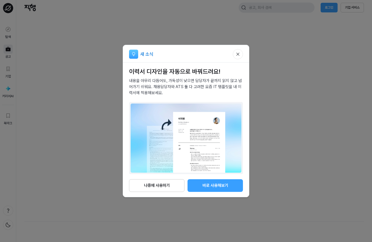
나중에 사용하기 (157, 185)
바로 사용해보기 (215, 185)
